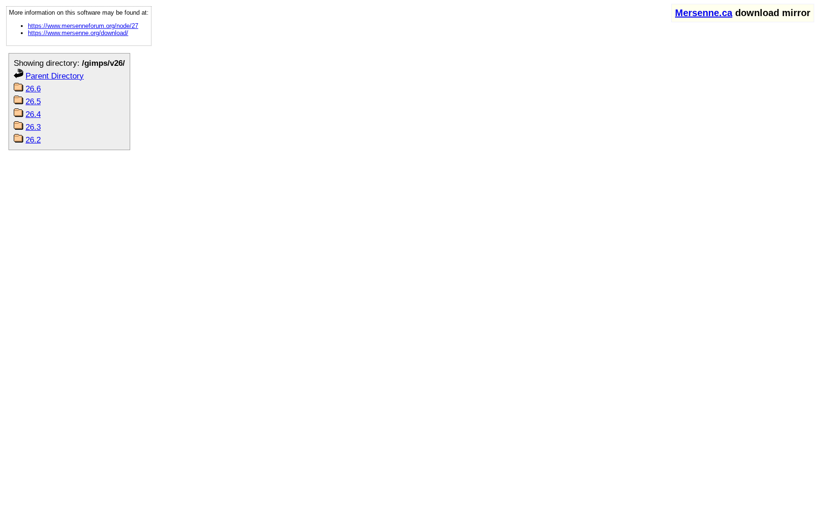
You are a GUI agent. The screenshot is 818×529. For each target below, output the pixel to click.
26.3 (33, 127)
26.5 (33, 101)
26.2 (33, 139)
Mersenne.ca (703, 13)
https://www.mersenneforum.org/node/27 (83, 25)
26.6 (33, 88)
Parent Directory (55, 76)
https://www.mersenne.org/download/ (78, 32)
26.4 (33, 114)
